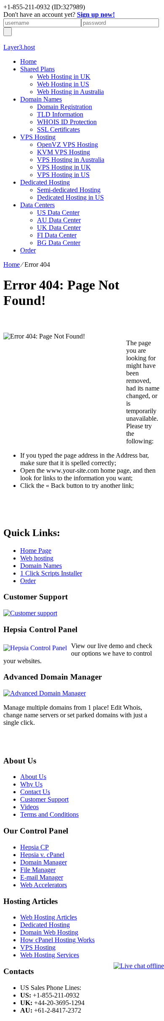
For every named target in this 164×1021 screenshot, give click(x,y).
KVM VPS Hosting (63, 152)
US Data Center (58, 212)
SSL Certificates (58, 129)
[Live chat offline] (139, 966)
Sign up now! (96, 14)
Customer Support (44, 799)
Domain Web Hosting (49, 932)
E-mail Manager (41, 877)
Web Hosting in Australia (70, 91)
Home (28, 61)
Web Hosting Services (49, 954)
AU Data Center (59, 220)
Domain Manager (43, 862)
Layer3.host (19, 47)
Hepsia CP (34, 847)
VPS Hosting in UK (64, 167)
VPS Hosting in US (63, 174)
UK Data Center (59, 227)
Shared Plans (37, 69)
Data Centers (37, 204)
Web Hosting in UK (63, 76)
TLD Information (60, 114)
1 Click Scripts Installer (51, 573)
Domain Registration (64, 106)
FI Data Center (57, 235)
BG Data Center (58, 242)
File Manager (38, 869)
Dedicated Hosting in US (70, 197)
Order (28, 250)
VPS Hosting (38, 137)
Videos (29, 806)
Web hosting (36, 558)
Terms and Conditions (49, 814)
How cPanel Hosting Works (57, 939)
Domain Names (41, 99)
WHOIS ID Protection (67, 121)
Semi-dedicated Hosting (69, 189)
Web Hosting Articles (48, 917)
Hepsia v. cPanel (42, 854)
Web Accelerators (43, 884)
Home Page (35, 550)
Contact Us (35, 791)
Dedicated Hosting (45, 182)
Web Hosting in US (63, 84)
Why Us (31, 784)
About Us (33, 776)
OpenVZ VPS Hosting (67, 144)
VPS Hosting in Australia (70, 159)
